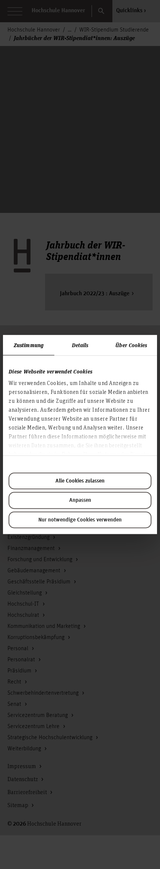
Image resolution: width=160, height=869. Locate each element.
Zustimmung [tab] (29, 345)
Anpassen (80, 500)
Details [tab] (80, 345)
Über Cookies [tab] (131, 345)
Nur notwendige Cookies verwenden (80, 520)
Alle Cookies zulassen (80, 481)
